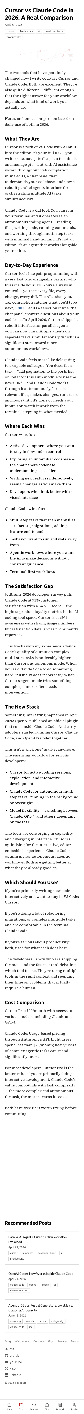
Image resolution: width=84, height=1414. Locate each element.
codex (45, 1284)
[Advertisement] (42, 1165)
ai (39, 31)
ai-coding (15, 1321)
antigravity (57, 1321)
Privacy (62, 1341)
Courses (38, 1341)
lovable (30, 1321)
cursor (10, 31)
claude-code (26, 31)
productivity (14, 37)
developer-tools (54, 31)
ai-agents (27, 1253)
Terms (75, 1341)
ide (31, 1327)
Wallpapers (22, 1341)
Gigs (51, 1341)
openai (33, 1284)
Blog (8, 1341)
